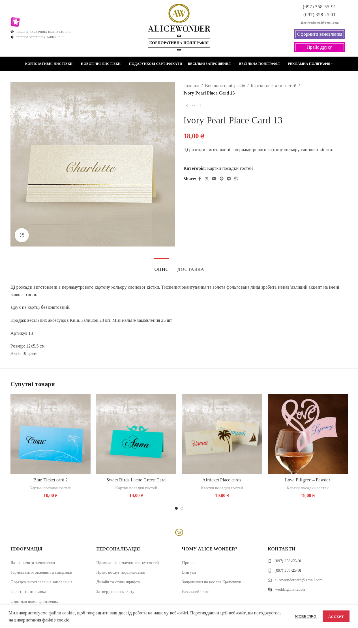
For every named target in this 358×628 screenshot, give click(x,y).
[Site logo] (179, 27)
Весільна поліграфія (225, 85)
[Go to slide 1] (176, 508)
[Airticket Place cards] (222, 434)
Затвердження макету (115, 592)
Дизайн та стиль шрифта (118, 582)
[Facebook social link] (199, 179)
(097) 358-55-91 (288, 561)
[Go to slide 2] (182, 508)
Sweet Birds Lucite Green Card (136, 479)
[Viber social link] (236, 179)
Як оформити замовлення (32, 563)
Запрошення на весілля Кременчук (211, 582)
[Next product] (200, 105)
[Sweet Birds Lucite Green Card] (136, 434)
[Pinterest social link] (221, 179)
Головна (191, 85)
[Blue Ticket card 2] (50, 434)
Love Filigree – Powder (307, 479)
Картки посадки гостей (273, 85)
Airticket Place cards (221, 479)
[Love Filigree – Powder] (308, 434)
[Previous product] (186, 105)
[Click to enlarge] (22, 235)
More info (306, 616)
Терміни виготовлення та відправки (41, 572)
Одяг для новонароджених (34, 601)
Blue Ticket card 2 (50, 479)
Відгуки (189, 572)
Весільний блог (195, 592)
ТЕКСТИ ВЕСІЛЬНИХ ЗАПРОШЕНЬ (40, 37)
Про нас (189, 563)
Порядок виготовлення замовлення (41, 582)
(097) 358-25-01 (288, 570)
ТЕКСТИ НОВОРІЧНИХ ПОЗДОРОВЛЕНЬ (43, 31)
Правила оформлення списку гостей (127, 563)
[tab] (161, 266)
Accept (336, 616)
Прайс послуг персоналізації (121, 572)
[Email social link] (214, 179)
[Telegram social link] (229, 179)
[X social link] (207, 179)
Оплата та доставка (28, 592)
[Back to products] (193, 105)
